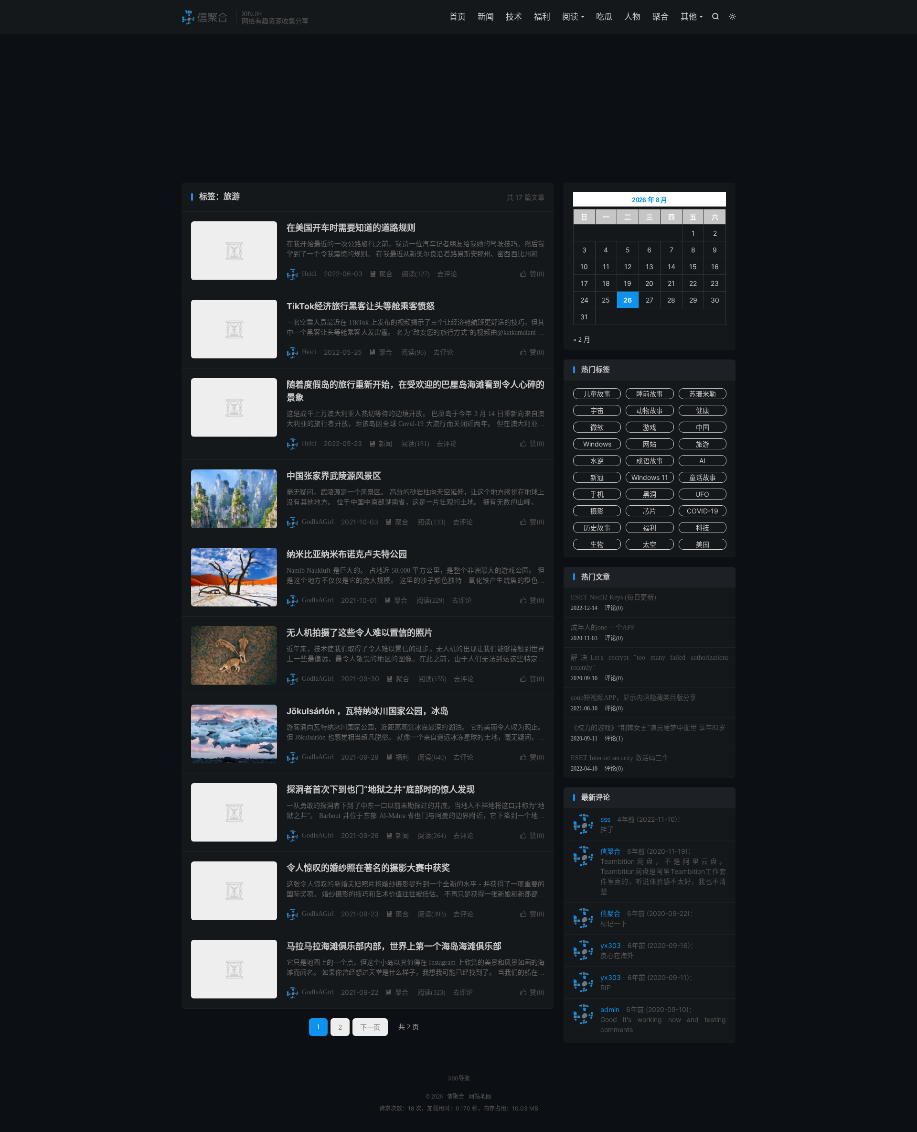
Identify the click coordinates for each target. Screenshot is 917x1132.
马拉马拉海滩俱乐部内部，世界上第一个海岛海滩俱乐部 (394, 946)
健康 (702, 410)
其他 (689, 17)
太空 (649, 544)
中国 (702, 427)
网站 (649, 444)
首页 (457, 17)
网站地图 (480, 1096)
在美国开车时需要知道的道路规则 (351, 228)
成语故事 (649, 461)
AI (702, 461)
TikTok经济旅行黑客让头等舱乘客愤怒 (361, 306)
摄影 (597, 511)
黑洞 (649, 494)
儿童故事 (597, 394)
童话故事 (702, 477)
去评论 (447, 274)
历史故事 (597, 527)
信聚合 (206, 17)
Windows (597, 444)
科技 (702, 527)
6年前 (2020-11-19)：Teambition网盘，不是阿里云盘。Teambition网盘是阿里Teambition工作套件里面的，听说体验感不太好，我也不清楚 (663, 871)
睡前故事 (649, 394)
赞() (532, 274)
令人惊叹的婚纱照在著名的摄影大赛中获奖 (368, 868)
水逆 (597, 461)
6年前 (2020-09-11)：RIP (648, 982)
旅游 (702, 444)
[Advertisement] (458, 111)
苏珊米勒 (702, 394)
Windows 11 (649, 477)
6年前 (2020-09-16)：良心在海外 (648, 950)
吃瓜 (604, 17)
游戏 (649, 427)
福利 (542, 17)
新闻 (486, 17)
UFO (702, 494)
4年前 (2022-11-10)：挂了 (642, 824)
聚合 (660, 17)
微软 (597, 427)
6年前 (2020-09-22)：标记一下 (648, 918)
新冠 (597, 477)
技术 (514, 17)
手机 (597, 494)
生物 (597, 544)
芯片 (649, 511)
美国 (702, 544)
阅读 (570, 17)
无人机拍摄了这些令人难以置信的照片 (360, 633)
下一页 (370, 1027)
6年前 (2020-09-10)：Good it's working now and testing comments (663, 1019)
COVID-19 (702, 511)
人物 (632, 17)
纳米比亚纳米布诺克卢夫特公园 (347, 554)
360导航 (459, 1078)
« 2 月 (581, 339)
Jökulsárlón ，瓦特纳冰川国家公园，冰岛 (367, 711)
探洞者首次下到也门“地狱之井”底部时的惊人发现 (381, 789)
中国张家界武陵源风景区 (334, 476)
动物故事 (649, 410)
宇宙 (597, 410)
